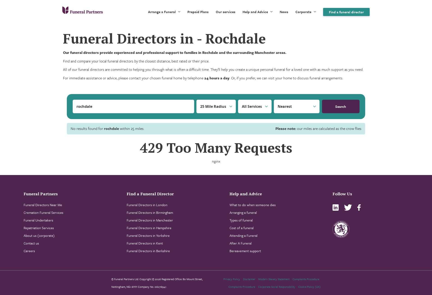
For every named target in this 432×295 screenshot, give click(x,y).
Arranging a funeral (243, 212)
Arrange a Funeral (162, 11)
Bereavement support (245, 250)
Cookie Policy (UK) (309, 287)
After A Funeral (241, 243)
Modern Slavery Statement (274, 279)
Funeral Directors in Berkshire (148, 250)
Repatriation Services (39, 227)
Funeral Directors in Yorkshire (148, 235)
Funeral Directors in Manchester (150, 220)
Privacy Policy (231, 279)
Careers (29, 250)
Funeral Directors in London (147, 204)
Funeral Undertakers (38, 220)
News (284, 11)
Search (340, 106)
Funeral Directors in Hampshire (149, 227)
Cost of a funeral (242, 227)
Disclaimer (249, 279)
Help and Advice (255, 11)
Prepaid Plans (198, 11)
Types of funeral (241, 220)
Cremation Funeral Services (43, 212)
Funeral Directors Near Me (43, 204)
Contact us (31, 243)
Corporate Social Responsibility (276, 287)
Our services (225, 11)
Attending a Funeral (243, 235)
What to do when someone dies (253, 204)
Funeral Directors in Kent (145, 243)
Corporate (303, 11)
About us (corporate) (39, 235)
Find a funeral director (346, 11)
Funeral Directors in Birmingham (150, 212)
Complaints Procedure (305, 279)
